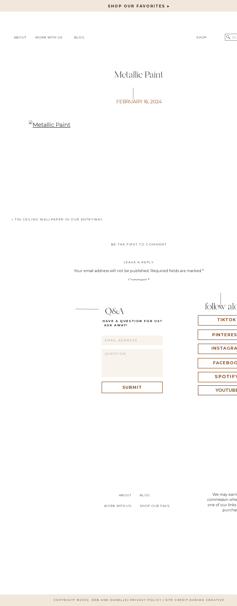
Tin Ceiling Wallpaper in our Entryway (59, 219)
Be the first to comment (139, 244)
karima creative (207, 600)
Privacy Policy (146, 600)
